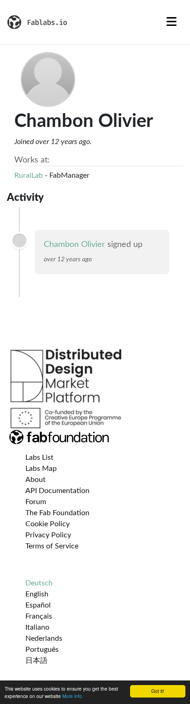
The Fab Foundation (57, 513)
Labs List (39, 457)
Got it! (157, 690)
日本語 (36, 660)
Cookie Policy (47, 524)
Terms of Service (51, 546)
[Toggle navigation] (171, 22)
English (36, 594)
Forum (35, 501)
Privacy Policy (48, 535)
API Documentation (57, 490)
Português (42, 649)
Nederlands (43, 638)
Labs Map (41, 468)
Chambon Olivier (74, 245)
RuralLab (28, 175)
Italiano (37, 627)
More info (72, 695)
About (35, 479)
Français (38, 616)
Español (38, 605)
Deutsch (39, 583)
